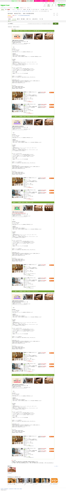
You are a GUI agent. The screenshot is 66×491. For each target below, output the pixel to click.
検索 (55, 23)
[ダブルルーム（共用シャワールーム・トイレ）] (17, 107)
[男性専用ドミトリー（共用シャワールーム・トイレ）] (17, 95)
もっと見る (55, 466)
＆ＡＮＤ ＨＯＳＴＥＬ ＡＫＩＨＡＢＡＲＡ (21, 13)
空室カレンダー (52, 92)
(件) (15, 15)
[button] (22, 94)
